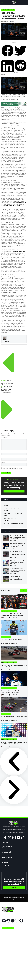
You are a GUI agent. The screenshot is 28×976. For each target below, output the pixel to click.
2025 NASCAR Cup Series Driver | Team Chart (14, 514)
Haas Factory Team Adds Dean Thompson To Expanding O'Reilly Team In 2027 (17, 545)
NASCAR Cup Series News (5, 636)
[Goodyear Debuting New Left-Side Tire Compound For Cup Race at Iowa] (6, 571)
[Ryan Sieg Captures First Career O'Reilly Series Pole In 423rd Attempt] (6, 538)
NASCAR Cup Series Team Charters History (13, 509)
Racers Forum (5, 972)
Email (3, 457)
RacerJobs (5, 965)
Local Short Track (6, 865)
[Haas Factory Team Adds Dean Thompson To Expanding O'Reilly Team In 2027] (6, 546)
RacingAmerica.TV (7, 962)
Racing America (6, 958)
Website (3, 462)
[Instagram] (14, 837)
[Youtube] (18, 837)
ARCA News (5, 862)
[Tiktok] (23, 837)
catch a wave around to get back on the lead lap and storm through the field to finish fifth (13, 205)
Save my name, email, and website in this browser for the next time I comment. (11, 469)
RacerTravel (5, 968)
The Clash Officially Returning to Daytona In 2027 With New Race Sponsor (17, 578)
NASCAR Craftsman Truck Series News (7, 858)
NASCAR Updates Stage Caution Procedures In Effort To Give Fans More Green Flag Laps (17, 554)
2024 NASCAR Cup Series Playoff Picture (12, 504)
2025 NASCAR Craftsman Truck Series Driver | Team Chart (13, 524)
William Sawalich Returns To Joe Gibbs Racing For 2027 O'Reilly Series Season (17, 562)
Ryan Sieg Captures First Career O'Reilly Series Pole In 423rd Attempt (17, 537)
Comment (4, 437)
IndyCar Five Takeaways (8, 9)
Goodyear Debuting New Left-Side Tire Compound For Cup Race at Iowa (17, 570)
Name (3, 452)
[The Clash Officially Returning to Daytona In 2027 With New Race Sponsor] (6, 579)
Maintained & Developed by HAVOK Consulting (14, 897)
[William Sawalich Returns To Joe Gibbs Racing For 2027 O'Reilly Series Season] (6, 563)
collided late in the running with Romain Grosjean (13, 252)
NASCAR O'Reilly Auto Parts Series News (9, 611)
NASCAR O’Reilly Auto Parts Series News (6, 852)
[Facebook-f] (5, 837)
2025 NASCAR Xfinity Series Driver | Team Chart (13, 519)
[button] (2, 2)
